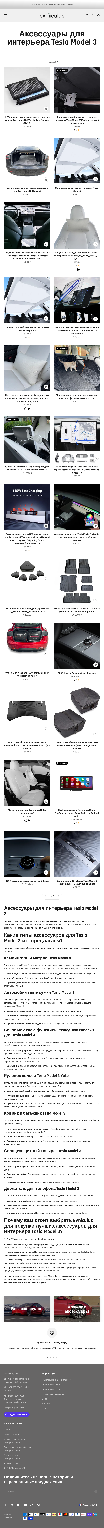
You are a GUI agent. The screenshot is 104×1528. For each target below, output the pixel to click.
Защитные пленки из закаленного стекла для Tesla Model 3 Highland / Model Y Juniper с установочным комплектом (27, 255)
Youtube (46, 1403)
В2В (44, 1408)
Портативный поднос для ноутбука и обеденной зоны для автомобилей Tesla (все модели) (27, 745)
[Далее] (80, 4)
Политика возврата (51, 1384)
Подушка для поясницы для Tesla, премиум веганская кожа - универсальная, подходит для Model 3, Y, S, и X (27, 398)
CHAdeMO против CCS (15, 1468)
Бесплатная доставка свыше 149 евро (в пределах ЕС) (52, 4)
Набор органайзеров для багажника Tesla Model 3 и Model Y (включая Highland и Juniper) (77, 745)
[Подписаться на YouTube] (25, 1505)
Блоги (7, 1429)
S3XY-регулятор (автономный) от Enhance (27, 881)
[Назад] (23, 4)
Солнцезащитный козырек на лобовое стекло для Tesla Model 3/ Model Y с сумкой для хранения (77, 120)
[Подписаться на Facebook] (5, 1505)
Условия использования (53, 1394)
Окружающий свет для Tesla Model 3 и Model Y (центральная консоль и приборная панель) (76, 537)
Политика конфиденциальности (57, 1380)
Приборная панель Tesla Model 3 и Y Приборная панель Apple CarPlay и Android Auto (77, 813)
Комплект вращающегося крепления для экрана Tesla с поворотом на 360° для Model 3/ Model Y (76, 469)
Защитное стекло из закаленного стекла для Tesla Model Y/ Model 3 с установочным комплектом (76, 330)
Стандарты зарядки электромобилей (13, 1457)
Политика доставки (51, 1389)
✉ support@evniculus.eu (15, 1407)
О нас (44, 1399)
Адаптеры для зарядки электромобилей (14, 1441)
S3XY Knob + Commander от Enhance (77, 673)
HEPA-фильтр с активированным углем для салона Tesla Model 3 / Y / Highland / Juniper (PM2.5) (27, 120)
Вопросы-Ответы (12, 1434)
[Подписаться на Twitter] (12, 1505)
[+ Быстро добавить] (46, 108)
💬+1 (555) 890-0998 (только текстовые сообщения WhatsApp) (15, 1398)
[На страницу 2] (58, 896)
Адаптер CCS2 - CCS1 (14, 1463)
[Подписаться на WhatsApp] (38, 1505)
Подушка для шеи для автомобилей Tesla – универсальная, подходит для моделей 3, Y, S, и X (76, 255)
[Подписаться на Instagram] (18, 1505)
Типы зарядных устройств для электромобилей (18, 1449)
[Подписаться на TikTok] (31, 1505)
